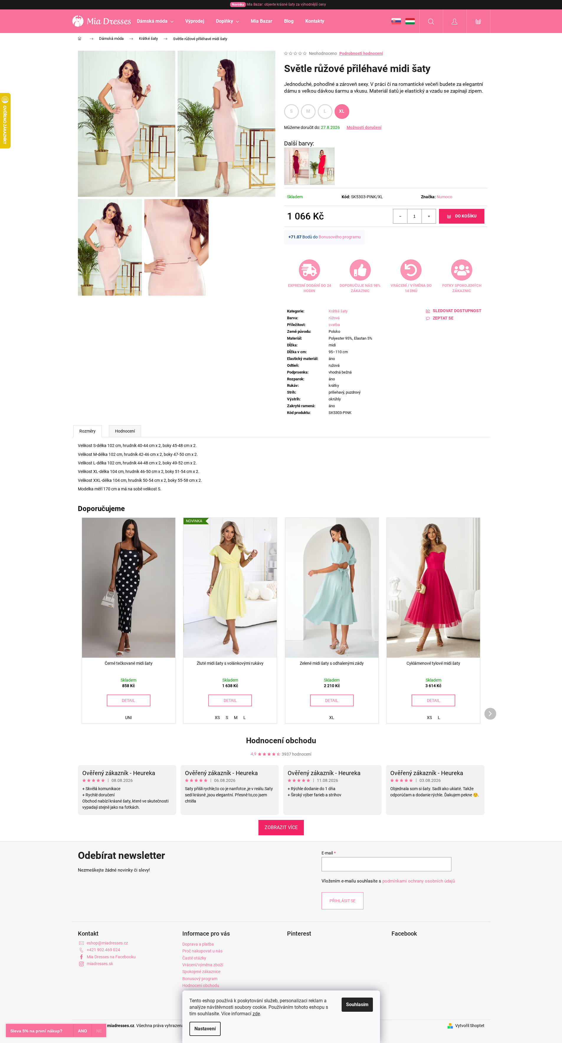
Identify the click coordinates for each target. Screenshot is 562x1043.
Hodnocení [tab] (125, 431)
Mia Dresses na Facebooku (111, 956)
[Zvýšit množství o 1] (429, 216)
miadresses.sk (100, 963)
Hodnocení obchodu (281, 740)
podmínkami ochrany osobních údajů (418, 881)
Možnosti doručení (364, 127)
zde (256, 1013)
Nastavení (205, 1028)
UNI (128, 717)
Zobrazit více (281, 827)
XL (342, 111)
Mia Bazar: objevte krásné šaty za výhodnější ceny (279, 4)
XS (217, 717)
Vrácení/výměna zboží (202, 964)
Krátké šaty (338, 311)
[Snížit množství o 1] (400, 216)
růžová (334, 318)
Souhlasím (357, 1004)
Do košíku (465, 216)
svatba (334, 324)
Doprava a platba (198, 944)
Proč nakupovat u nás (202, 951)
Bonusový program (199, 978)
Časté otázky (194, 958)
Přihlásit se (342, 900)
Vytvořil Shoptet (469, 1025)
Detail (128, 700)
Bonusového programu (340, 237)
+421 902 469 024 (103, 949)
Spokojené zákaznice (201, 971)
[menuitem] (155, 21)
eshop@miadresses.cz (107, 943)
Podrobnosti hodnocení (361, 53)
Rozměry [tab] (87, 431)
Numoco (444, 196)
